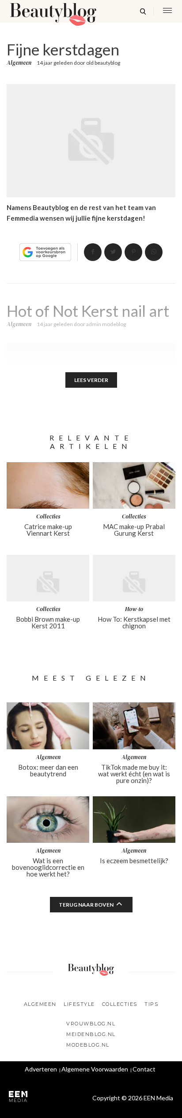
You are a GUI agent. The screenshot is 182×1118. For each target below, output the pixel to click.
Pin (133, 252)
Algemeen (19, 62)
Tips (151, 1004)
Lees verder (91, 380)
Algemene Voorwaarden (94, 1069)
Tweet (113, 252)
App (154, 252)
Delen (93, 252)
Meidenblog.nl (91, 1034)
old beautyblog (103, 62)
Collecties (119, 1004)
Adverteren (41, 1069)
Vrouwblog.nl (90, 1024)
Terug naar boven (86, 904)
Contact (144, 1069)
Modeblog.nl (88, 1045)
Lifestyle (79, 1004)
